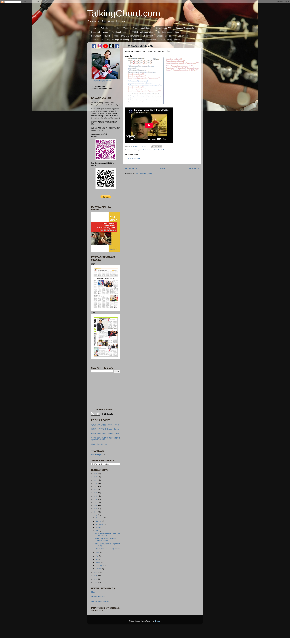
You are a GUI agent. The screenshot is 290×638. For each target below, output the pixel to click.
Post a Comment (134, 158)
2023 (96, 483)
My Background (181, 36)
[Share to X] (157, 146)
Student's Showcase (99, 32)
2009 (96, 582)
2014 (96, 512)
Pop (159, 150)
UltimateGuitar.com (98, 596)
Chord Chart (148, 36)
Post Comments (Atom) (143, 173)
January (99, 569)
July (97, 531)
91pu (93, 592)
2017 (96, 502)
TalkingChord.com (123, 13)
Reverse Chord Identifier (100, 601)
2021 (96, 490)
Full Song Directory (119, 32)
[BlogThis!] (155, 146)
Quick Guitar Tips (164, 36)
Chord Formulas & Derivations (126, 36)
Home (94, 28)
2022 (96, 486)
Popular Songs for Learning (118, 40)
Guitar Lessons (107, 28)
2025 (96, 477)
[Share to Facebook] (159, 146)
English (154, 150)
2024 (96, 480)
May (97, 556)
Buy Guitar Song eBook (100, 36)
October (99, 521)
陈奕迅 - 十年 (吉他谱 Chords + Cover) (105, 429)
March (98, 562)
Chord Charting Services (170, 40)
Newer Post (131, 168)
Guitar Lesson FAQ (163, 28)
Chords (135, 150)
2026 (96, 474)
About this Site (97, 40)
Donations (137, 40)
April (97, 559)
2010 (96, 579)
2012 (96, 573)
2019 (96, 496)
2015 (96, 509)
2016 (96, 505)
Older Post (193, 168)
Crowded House (145, 150)
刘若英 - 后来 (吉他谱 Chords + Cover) (105, 425)
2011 (96, 576)
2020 (96, 493)
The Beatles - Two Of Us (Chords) (107, 549)
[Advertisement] (105, 390)
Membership (151, 40)
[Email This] (152, 146)
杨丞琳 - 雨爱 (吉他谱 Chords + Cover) (105, 433)
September (100, 524)
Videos (163, 150)
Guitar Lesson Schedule (142, 28)
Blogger (158, 621)
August (98, 527)
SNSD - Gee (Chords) (99, 444)
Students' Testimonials (185, 28)
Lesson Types (122, 28)
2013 (96, 515)
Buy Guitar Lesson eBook (168, 32)
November (100, 518)
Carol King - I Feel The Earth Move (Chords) (105, 539)
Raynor (136, 146)
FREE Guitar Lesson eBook (143, 32)
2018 (96, 499)
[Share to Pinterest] (161, 146)
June (98, 553)
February (99, 565)
